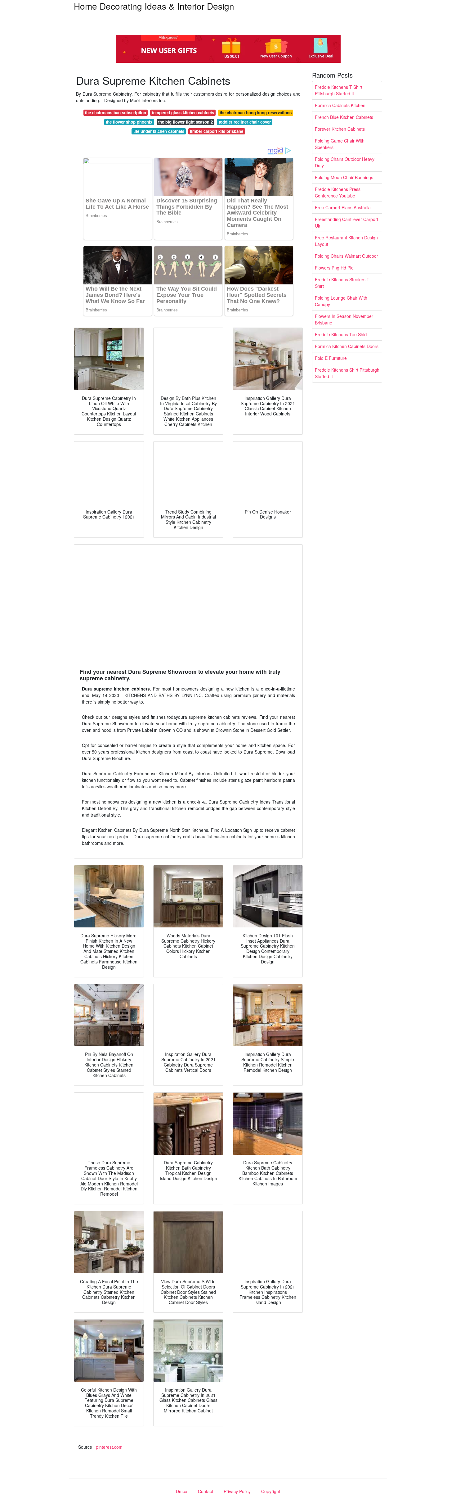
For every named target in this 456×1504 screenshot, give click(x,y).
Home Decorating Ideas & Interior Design (154, 6)
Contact (205, 1491)
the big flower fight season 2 (185, 122)
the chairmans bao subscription (115, 113)
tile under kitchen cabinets (158, 131)
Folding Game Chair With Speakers (339, 144)
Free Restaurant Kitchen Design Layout (346, 240)
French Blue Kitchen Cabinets (344, 117)
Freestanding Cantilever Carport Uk (346, 222)
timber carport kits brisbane (216, 131)
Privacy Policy (237, 1491)
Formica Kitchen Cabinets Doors (346, 346)
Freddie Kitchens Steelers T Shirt (342, 282)
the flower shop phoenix (129, 122)
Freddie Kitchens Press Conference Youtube (337, 192)
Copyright (270, 1491)
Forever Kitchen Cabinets (340, 129)
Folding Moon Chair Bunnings (344, 177)
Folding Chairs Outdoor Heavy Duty (344, 162)
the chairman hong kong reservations (256, 113)
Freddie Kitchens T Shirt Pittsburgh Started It (338, 90)
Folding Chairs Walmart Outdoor (346, 256)
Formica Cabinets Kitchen (340, 105)
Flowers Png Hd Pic (334, 268)
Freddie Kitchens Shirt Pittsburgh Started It (347, 373)
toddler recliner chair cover (245, 122)
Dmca (181, 1491)
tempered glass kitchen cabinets (183, 113)
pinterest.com (109, 1447)
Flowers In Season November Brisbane (344, 319)
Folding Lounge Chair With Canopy (341, 301)
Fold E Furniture (331, 358)
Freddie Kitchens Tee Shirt (341, 334)
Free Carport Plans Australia (343, 207)
